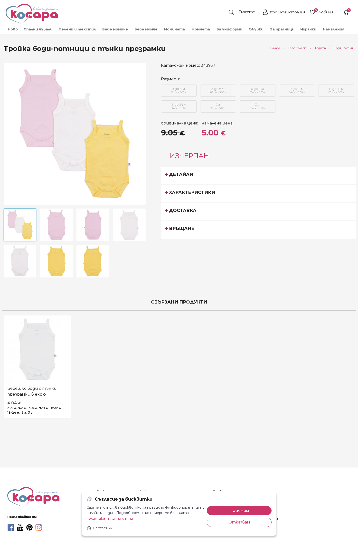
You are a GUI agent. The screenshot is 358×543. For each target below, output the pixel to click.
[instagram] (38, 527)
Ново (13, 29)
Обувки (256, 29)
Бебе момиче (115, 29)
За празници (282, 29)
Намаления (333, 29)
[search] (244, 12)
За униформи (229, 29)
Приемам (239, 510)
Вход (272, 12)
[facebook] (11, 527)
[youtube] (20, 527)
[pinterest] (29, 527)
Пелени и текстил (77, 29)
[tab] (258, 175)
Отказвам (239, 522)
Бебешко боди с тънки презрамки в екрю (32, 391)
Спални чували (38, 29)
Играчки (308, 29)
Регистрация (292, 12)
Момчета (200, 29)
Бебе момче (146, 29)
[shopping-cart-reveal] (344, 12)
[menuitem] (12, 29)
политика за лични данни (109, 518)
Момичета (174, 29)
